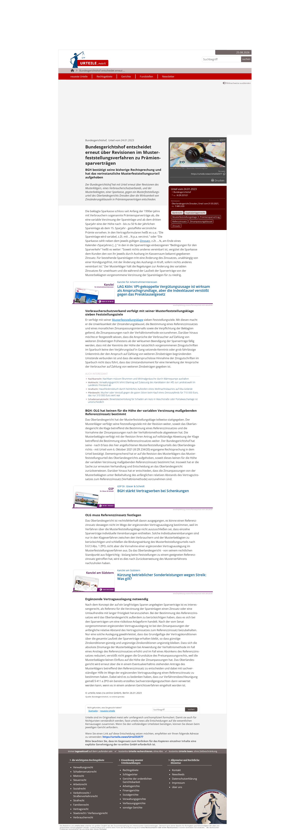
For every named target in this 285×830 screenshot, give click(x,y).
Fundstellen (146, 76)
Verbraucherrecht (83, 817)
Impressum (178, 782)
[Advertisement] (155, 110)
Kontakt (176, 770)
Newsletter (168, 76)
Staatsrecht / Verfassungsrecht (90, 813)
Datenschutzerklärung (184, 778)
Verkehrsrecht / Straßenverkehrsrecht (85, 794)
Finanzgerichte (131, 790)
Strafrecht (78, 800)
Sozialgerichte (130, 794)
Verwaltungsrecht (83, 767)
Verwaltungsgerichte (134, 799)
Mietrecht (78, 775)
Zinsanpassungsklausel (201, 221)
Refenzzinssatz (179, 221)
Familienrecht (81, 804)
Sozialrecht (79, 788)
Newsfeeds (178, 774)
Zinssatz (176, 225)
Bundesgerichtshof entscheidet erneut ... (102, 70)
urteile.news (79, 826)
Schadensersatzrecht (84, 771)
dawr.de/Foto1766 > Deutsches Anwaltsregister (189, 168)
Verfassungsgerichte (134, 803)
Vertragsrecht (80, 809)
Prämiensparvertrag (210, 216)
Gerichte (126, 76)
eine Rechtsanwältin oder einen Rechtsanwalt (159, 827)
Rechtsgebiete (104, 76)
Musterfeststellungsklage (184, 216)
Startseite (93, 710)
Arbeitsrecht (80, 784)
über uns (177, 787)
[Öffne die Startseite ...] (100, 59)
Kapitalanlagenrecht (195, 212)
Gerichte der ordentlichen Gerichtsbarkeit (137, 780)
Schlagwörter (130, 774)
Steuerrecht (79, 780)
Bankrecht (177, 212)
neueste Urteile (79, 76)
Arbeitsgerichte (131, 786)
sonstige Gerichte (132, 807)
